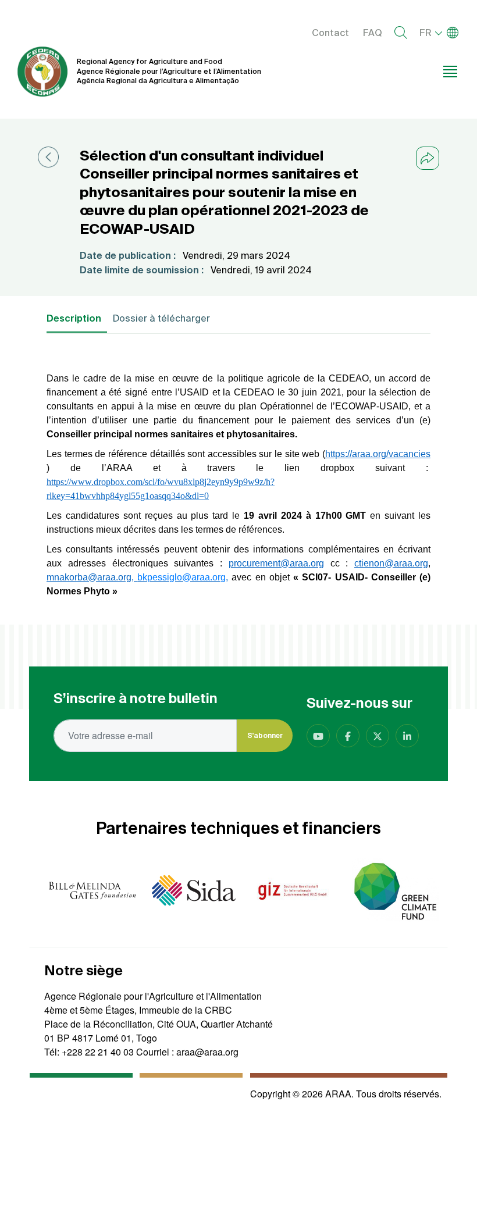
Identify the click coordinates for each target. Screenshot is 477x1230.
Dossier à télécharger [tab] (161, 318)
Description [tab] (74, 318)
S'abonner (265, 735)
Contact (330, 32)
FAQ (372, 32)
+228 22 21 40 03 (98, 1051)
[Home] (42, 72)
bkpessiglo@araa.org (181, 577)
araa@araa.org (207, 1051)
